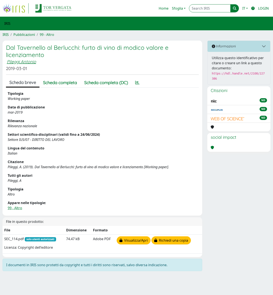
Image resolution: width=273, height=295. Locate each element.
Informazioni (225, 46)
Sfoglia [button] (177, 8)
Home (163, 8)
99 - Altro (47, 34)
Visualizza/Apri (135, 240)
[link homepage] (16, 8)
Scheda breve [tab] (22, 82)
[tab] (137, 82)
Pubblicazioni (24, 34)
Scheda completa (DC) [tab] (106, 82)
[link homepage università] (53, 8)
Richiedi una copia (172, 240)
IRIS (6, 34)
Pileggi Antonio (21, 61)
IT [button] (243, 8)
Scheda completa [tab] (60, 82)
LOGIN (263, 8)
